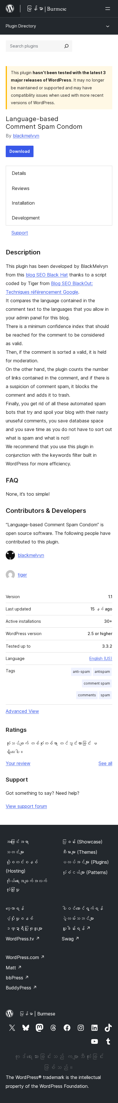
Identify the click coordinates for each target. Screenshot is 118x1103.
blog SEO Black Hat (47, 275)
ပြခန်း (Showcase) (82, 842)
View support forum (26, 806)
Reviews (21, 188)
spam (105, 695)
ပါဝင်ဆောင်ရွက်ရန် (82, 908)
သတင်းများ (15, 852)
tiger (22, 575)
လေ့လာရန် (15, 908)
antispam (102, 671)
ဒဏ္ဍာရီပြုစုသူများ (24, 928)
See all (105, 763)
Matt (14, 967)
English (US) (100, 658)
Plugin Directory (21, 25)
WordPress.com (25, 957)
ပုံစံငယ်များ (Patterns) (85, 872)
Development (26, 218)
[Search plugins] (66, 46)
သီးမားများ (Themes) (79, 852)
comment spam (97, 683)
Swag (70, 939)
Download (19, 151)
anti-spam (81, 671)
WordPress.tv (23, 939)
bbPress (17, 978)
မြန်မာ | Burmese (37, 1014)
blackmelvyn (26, 136)
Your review (18, 763)
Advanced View (22, 711)
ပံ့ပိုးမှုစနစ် (19, 918)
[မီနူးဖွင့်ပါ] (109, 8)
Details (19, 173)
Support (19, 233)
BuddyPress (21, 988)
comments (87, 695)
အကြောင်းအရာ (17, 842)
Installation (23, 203)
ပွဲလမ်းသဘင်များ (78, 918)
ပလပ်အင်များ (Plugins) (85, 862)
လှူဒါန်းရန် (76, 928)
